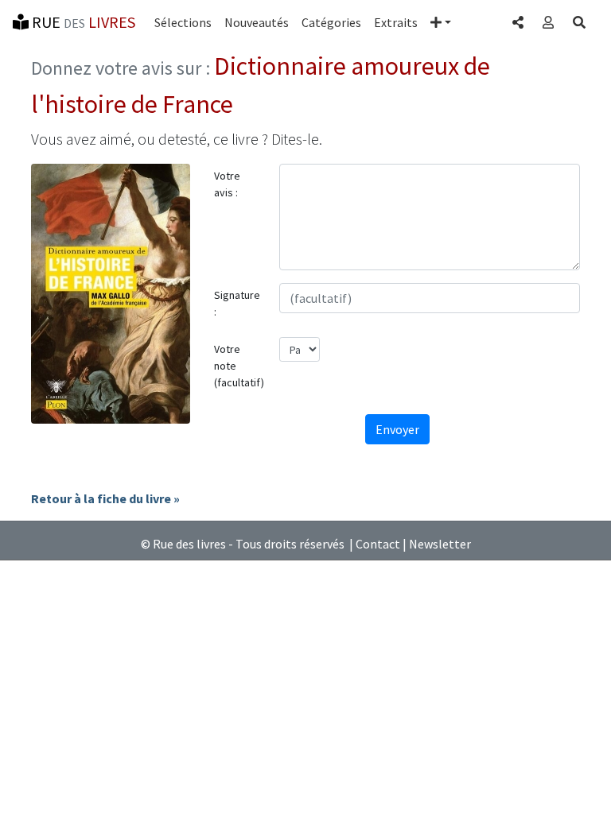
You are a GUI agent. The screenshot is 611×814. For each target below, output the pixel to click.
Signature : (237, 303)
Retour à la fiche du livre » (105, 498)
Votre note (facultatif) (239, 366)
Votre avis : (227, 184)
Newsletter (440, 544)
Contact (378, 544)
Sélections (183, 22)
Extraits (396, 22)
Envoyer (397, 429)
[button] (440, 22)
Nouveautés (256, 22)
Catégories (331, 22)
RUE (82, 22)
